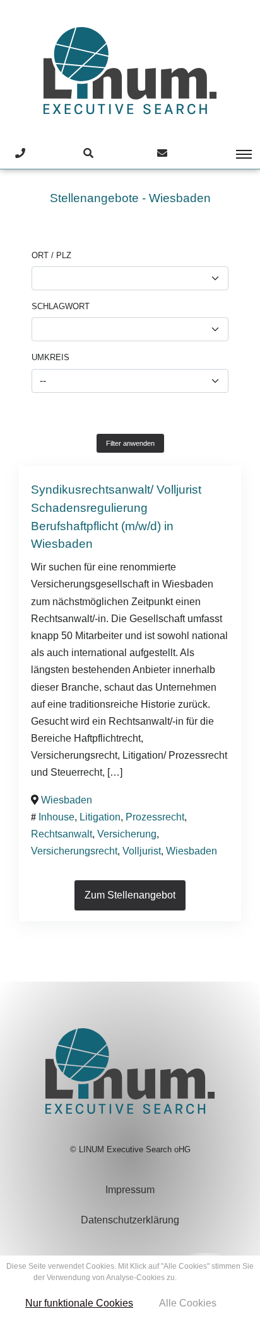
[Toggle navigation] (235, 154)
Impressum (130, 1189)
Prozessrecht (155, 817)
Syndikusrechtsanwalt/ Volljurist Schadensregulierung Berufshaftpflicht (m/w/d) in (116, 508)
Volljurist (141, 851)
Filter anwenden (130, 443)
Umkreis (50, 357)
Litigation (100, 817)
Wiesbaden (62, 543)
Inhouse (56, 817)
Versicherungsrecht (74, 851)
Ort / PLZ (51, 255)
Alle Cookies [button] (187, 1303)
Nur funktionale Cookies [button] (79, 1303)
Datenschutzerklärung (130, 1220)
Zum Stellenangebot (130, 895)
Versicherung (127, 834)
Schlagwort (61, 306)
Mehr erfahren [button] (203, 1277)
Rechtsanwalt (61, 834)
